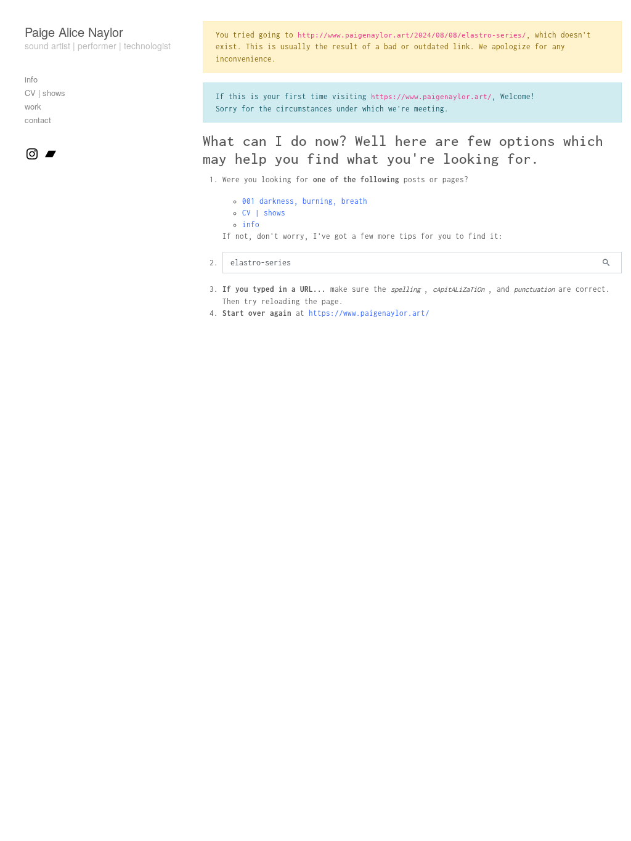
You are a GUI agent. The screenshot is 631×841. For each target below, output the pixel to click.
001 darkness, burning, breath (304, 201)
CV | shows (263, 213)
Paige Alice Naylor (74, 32)
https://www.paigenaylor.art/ (369, 313)
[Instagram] (32, 153)
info (250, 224)
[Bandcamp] (50, 153)
